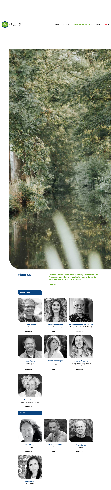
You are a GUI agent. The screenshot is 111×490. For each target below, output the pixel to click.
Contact (98, 24)
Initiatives (66, 24)
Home (57, 24)
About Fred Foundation (82, 24)
